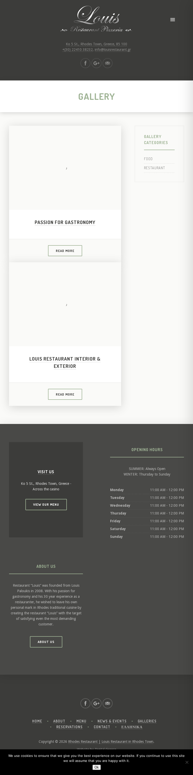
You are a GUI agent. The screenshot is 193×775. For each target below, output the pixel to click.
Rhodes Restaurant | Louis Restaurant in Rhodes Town (110, 742)
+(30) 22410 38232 (77, 50)
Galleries (147, 721)
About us (46, 642)
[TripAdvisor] (108, 63)
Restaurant (154, 168)
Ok (96, 767)
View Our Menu (46, 504)
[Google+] (96, 63)
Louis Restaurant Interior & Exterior (65, 362)
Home (37, 721)
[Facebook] (85, 63)
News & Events (112, 721)
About (59, 721)
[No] (186, 762)
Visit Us (46, 471)
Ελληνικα (131, 727)
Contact (102, 727)
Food (148, 159)
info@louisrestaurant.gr (113, 50)
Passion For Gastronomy (65, 222)
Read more (65, 251)
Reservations (69, 727)
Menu (81, 721)
